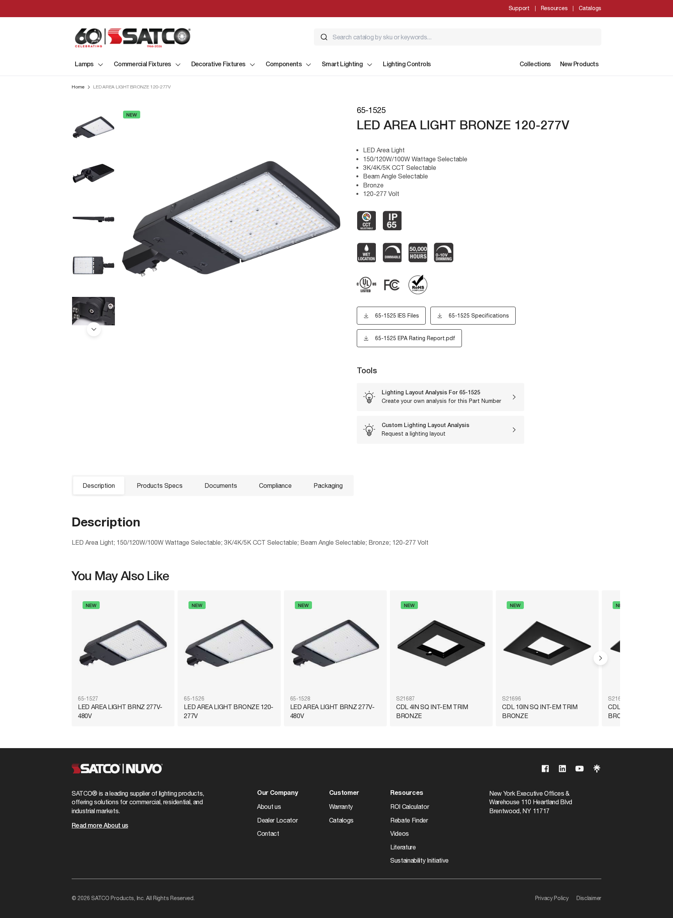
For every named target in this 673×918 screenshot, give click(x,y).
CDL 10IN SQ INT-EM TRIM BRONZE (540, 711)
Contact (268, 833)
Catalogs (590, 8)
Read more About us (100, 826)
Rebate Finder (409, 820)
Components (284, 64)
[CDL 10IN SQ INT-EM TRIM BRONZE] (547, 643)
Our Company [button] (277, 793)
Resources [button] (406, 793)
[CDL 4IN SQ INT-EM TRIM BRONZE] (441, 643)
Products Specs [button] (160, 485)
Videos (399, 833)
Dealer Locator (277, 820)
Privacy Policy (552, 898)
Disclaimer (588, 898)
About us (269, 806)
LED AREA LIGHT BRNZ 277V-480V (120, 711)
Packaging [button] (328, 485)
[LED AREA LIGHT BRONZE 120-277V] (229, 643)
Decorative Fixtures (218, 64)
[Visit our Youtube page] (579, 768)
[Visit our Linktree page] (596, 768)
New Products (579, 64)
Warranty (341, 806)
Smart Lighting (342, 64)
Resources (554, 8)
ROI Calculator (409, 806)
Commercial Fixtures (142, 64)
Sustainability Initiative (419, 860)
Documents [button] (220, 485)
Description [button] (99, 485)
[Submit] (324, 37)
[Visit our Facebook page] (545, 768)
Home (78, 87)
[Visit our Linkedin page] (562, 768)
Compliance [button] (275, 485)
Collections (535, 64)
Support (519, 8)
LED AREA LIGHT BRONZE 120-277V (228, 711)
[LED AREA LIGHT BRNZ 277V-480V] (123, 643)
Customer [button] (344, 793)
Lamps (84, 64)
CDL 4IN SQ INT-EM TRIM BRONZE (432, 711)
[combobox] (457, 37)
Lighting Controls (406, 64)
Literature (403, 847)
